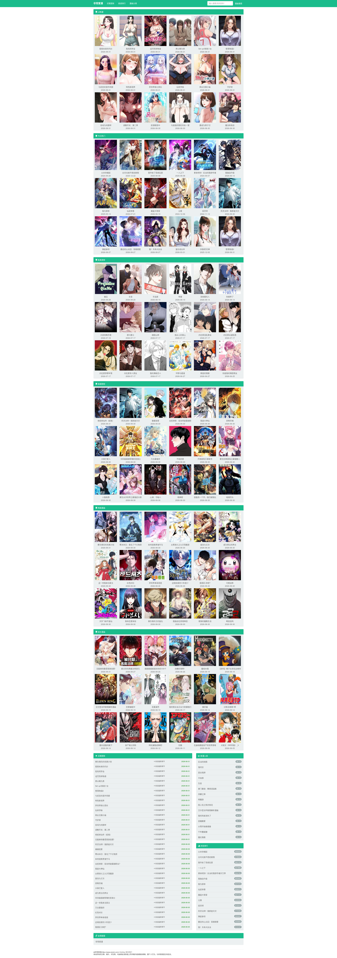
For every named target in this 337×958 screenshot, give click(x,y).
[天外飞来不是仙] (106, 603)
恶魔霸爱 (201, 821)
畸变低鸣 (230, 621)
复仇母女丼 (180, 249)
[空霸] (180, 727)
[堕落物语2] (230, 30)
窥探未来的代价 (105, 48)
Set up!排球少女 (205, 48)
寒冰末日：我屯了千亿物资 (131, 544)
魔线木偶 (205, 668)
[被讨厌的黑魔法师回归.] (131, 650)
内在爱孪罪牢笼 (105, 373)
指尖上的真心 (180, 335)
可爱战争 (230, 583)
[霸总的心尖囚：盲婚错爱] (131, 231)
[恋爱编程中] (131, 689)
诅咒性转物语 (155, 48)
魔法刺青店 (229, 125)
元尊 (180, 211)
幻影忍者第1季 (230, 707)
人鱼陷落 (106, 497)
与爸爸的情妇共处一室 (180, 125)
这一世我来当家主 (105, 583)
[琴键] (180, 278)
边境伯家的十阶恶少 (180, 583)
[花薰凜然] (155, 689)
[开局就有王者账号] (205, 441)
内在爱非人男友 (130, 373)
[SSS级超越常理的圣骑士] (131, 441)
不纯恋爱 (180, 459)
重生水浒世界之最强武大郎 (131, 497)
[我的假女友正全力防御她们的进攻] (180, 689)
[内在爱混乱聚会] (205, 317)
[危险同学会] (131, 30)
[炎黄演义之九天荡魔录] (180, 526)
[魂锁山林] (155, 317)
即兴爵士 (130, 335)
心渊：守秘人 (155, 497)
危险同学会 (130, 48)
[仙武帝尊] (131, 193)
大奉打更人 (105, 459)
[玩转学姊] (180, 69)
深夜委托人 (205, 296)
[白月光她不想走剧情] (131, 154)
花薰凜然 (155, 707)
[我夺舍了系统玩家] (155, 154)
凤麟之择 (201, 794)
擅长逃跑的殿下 (105, 745)
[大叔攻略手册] (106, 317)
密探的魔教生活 (205, 621)
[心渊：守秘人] (155, 479)
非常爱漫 (98, 3)
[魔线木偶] (205, 650)
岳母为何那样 (105, 125)
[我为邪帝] (106, 193)
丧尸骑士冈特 (130, 745)
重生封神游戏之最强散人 (230, 459)
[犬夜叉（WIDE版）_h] (230, 727)
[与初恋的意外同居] (106, 69)
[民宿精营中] (155, 107)
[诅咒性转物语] (155, 30)
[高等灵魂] (230, 402)
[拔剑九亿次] (205, 526)
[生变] (131, 278)
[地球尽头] (230, 479)
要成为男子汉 (204, 125)
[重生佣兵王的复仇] (155, 603)
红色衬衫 (130, 583)
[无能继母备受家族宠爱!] (106, 650)
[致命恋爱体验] (131, 603)
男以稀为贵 (180, 48)
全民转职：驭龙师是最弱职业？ (108, 863)
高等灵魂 (230, 420)
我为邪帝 (106, 211)
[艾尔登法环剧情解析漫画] (106, 689)
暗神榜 (180, 497)
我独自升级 (229, 172)
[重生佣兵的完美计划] (106, 526)
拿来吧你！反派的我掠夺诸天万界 (212, 873)
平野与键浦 (180, 373)
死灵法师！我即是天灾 (230, 211)
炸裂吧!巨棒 (205, 249)
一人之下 (180, 172)
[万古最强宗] (155, 441)
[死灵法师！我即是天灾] (230, 193)
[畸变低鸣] (230, 603)
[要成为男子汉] (205, 107)
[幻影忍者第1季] (230, 689)
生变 (130, 296)
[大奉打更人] (106, 441)
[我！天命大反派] (155, 231)
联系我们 (129, 952)
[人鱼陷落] (106, 479)
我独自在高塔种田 (180, 621)
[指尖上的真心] (180, 317)
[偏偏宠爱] (155, 402)
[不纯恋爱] (180, 441)
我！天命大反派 (155, 249)
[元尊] (180, 193)
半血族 (155, 296)
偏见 (106, 296)
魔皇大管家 (155, 211)
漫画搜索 (238, 3)
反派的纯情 (202, 761)
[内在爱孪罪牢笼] (106, 355)
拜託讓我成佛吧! (155, 745)
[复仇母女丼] (180, 231)
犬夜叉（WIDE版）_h (230, 745)
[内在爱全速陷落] (230, 317)
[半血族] (155, 278)
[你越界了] (230, 278)
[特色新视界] (131, 69)
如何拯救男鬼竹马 (155, 544)
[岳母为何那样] (106, 107)
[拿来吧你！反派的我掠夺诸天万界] (205, 154)
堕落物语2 (230, 48)
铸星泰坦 (106, 249)
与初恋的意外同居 (105, 87)
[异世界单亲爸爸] (155, 565)
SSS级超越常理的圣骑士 (131, 459)
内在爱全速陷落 (229, 335)
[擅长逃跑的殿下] (106, 727)
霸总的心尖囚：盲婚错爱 (130, 249)
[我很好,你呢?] (205, 565)
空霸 (180, 745)
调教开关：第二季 (130, 125)
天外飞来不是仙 (105, 621)
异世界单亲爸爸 (155, 583)
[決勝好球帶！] (180, 650)
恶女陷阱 (201, 772)
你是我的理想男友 (229, 373)
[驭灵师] (205, 193)
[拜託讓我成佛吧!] (155, 727)
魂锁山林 (155, 335)
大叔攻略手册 (105, 335)
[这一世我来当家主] (106, 565)
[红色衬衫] (131, 565)
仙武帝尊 (130, 211)
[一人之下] (180, 154)
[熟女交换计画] (205, 69)
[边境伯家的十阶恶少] (180, 565)
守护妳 (230, 87)
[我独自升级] (230, 154)
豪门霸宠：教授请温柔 (207, 788)
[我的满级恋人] (155, 355)
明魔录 (201, 799)
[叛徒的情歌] (205, 355)
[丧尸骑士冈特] (131, 727)
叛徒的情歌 (205, 373)
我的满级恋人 (155, 373)
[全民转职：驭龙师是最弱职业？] (180, 402)
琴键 (180, 296)
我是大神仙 (205, 420)
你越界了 (230, 296)
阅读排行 (122, 3)
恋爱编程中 (130, 707)
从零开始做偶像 (204, 826)
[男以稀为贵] (180, 30)
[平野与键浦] (180, 355)
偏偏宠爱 (155, 420)
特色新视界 (130, 87)
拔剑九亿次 (205, 544)
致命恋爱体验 (130, 621)
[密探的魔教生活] (205, 603)
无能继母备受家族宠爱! (105, 668)
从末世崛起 (105, 172)
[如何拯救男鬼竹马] (155, 526)
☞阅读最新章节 (159, 761)
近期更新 (110, 3)
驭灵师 (205, 211)
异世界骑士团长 (155, 87)
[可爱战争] (230, 565)
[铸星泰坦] (106, 231)
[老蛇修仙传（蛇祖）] (106, 402)
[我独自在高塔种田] (180, 603)
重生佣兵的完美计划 (106, 544)
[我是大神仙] (205, 402)
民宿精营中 (155, 125)
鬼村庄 (201, 767)
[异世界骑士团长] (155, 69)
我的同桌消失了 (204, 815)
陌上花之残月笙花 (205, 805)
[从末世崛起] (106, 154)
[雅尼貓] (205, 689)
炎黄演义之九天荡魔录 (180, 544)
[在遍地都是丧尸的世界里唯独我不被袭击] (205, 727)
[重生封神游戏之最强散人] (230, 441)
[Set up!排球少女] (205, 30)
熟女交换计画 (204, 87)
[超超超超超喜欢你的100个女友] (155, 650)
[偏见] (106, 278)
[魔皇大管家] (155, 193)
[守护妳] (230, 69)
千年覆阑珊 (202, 831)
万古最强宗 (155, 459)
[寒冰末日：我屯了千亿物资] (131, 526)
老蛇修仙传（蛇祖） (106, 420)
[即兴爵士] (131, 317)
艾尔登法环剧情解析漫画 (106, 707)
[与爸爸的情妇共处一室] (180, 107)
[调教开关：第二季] (131, 107)
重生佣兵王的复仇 (155, 621)
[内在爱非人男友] (131, 355)
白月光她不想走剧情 (130, 172)
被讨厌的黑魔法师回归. (130, 668)
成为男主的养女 (229, 544)
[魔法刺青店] (230, 107)
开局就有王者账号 (205, 459)
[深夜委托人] (205, 278)
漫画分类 (133, 3)
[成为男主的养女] (230, 526)
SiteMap (122, 952)
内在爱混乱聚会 (205, 335)
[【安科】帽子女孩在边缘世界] (230, 650)
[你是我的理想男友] (230, 355)
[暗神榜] (180, 479)
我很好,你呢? (205, 583)
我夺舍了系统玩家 (155, 172)
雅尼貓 (205, 707)
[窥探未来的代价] (106, 30)
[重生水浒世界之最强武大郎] (131, 479)
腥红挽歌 (201, 837)
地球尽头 (230, 497)
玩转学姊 (180, 87)
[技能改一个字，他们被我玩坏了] (205, 479)
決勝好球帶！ (180, 668)
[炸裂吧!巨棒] (205, 231)
